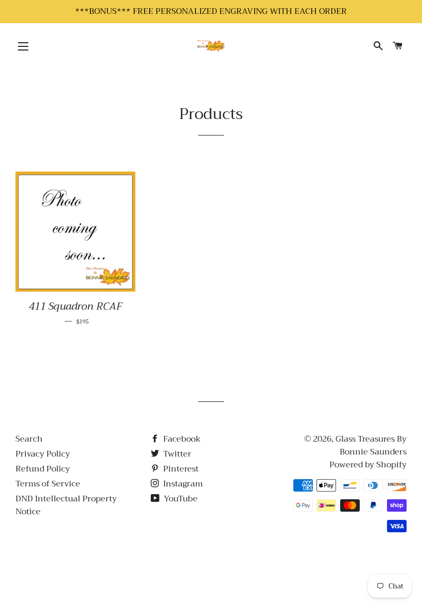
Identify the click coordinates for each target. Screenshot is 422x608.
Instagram (182, 484)
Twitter (176, 454)
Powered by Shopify (368, 465)
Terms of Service (47, 484)
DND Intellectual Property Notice (66, 505)
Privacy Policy (42, 454)
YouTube (180, 499)
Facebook (181, 439)
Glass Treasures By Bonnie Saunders (371, 445)
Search (29, 439)
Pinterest (180, 469)
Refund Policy (42, 469)
